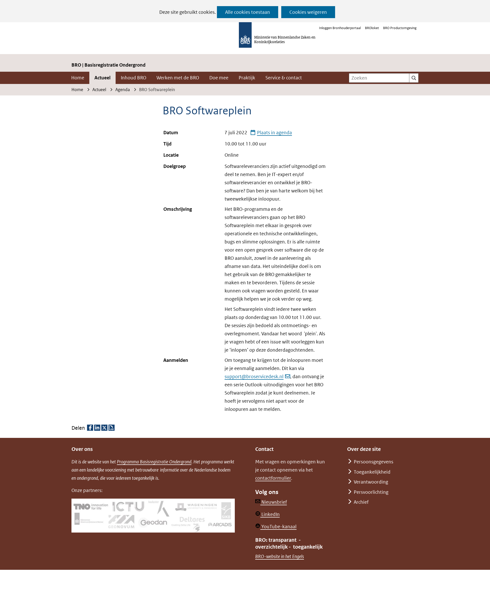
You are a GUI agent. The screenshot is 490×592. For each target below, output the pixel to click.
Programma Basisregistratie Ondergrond (154, 462)
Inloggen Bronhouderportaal (340, 28)
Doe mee (218, 78)
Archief (361, 502)
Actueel (102, 78)
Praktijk (247, 78)
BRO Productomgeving (399, 28)
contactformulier (273, 478)
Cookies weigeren (308, 12)
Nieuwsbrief (273, 502)
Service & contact (283, 78)
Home (77, 78)
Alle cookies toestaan (247, 12)
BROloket (372, 28)
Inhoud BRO (133, 78)
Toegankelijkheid (372, 472)
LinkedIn (270, 514)
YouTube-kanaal (278, 526)
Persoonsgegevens (373, 462)
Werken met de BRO (177, 78)
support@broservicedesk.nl (254, 376)
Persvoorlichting (371, 492)
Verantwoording (371, 482)
